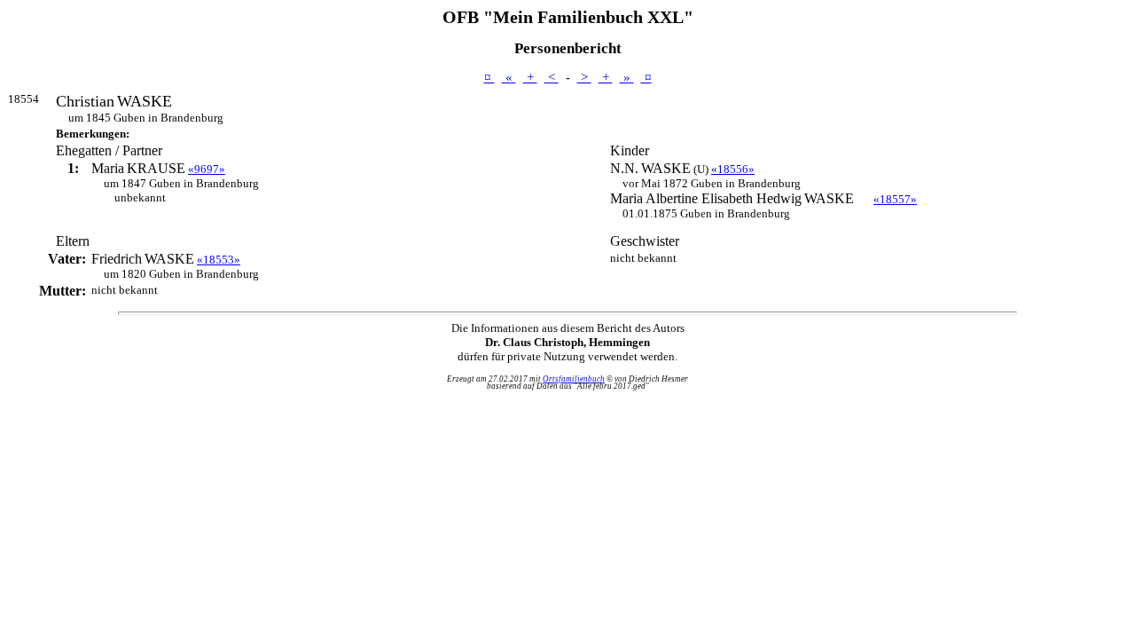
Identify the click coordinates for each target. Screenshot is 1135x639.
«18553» (218, 259)
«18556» (733, 169)
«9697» (206, 169)
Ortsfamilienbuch (574, 379)
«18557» (895, 199)
